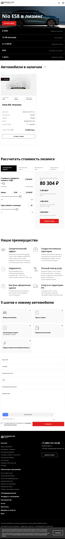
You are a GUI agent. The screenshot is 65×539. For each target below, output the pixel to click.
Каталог (4, 443)
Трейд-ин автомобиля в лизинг (10, 489)
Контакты (5, 507)
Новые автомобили (6, 446)
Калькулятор (6, 500)
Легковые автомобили (7, 452)
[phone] (59, 3)
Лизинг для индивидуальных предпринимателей (9, 480)
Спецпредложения (8, 493)
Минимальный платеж (23, 168)
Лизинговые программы (11, 469)
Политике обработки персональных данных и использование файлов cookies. (24, 535)
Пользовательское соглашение (10, 526)
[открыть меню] (63, 2)
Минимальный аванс (38, 168)
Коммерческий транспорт (8, 463)
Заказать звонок (49, 455)
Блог (3, 514)
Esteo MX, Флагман (11, 104)
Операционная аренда (8, 476)
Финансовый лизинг (7, 473)
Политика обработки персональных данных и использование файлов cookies (24, 523)
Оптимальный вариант (7, 168)
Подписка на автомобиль (8, 484)
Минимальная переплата (54, 168)
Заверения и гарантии (27, 526)
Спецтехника (5, 460)
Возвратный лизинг (7, 486)
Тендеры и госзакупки (10, 496)
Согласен (58, 533)
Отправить (48, 424)
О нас (3, 503)
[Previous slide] (3, 168)
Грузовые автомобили (7, 457)
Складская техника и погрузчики (10, 455)
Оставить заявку (9, 23)
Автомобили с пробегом (8, 449)
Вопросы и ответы (8, 510)
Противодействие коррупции (44, 526)
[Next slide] (62, 168)
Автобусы (3, 465)
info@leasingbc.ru (47, 446)
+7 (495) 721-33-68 (51, 443)
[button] (60, 67)
